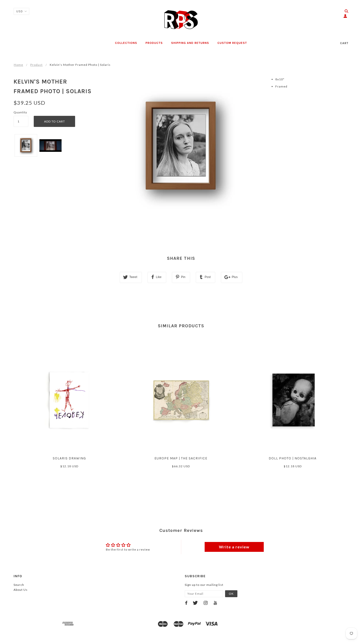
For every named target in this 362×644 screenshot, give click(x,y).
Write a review (234, 546)
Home (18, 65)
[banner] (181, 19)
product (36, 65)
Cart (344, 43)
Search (19, 585)
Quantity (20, 112)
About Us (21, 590)
